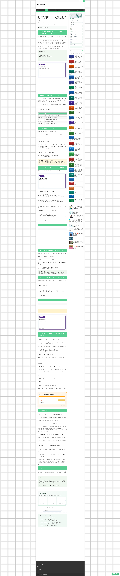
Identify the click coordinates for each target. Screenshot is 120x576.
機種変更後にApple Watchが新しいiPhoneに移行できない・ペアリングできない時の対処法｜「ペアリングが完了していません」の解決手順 (76, 160)
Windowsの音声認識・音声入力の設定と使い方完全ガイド (48, 519)
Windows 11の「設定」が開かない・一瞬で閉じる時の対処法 (48, 525)
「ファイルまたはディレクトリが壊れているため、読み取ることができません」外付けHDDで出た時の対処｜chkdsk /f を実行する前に (75, 144)
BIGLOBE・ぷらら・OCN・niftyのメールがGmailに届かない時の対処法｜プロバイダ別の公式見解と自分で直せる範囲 (76, 93)
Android (43, 10)
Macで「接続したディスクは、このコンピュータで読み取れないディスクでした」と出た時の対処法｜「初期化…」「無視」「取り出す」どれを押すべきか (76, 138)
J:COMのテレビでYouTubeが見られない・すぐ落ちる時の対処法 (78, 174)
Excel (63, 10)
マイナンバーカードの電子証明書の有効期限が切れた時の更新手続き (78, 192)
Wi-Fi (65, 10)
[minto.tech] (40, 4)
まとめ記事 (68, 10)
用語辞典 (73, 10)
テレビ (57, 10)
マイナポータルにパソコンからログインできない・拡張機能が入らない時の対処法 (78, 196)
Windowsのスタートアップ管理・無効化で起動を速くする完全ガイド (49, 523)
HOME (37, 10)
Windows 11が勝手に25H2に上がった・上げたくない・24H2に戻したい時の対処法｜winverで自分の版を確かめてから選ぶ (76, 72)
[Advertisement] (67, 5)
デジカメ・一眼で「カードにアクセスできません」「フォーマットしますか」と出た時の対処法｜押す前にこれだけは (75, 128)
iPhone (40, 10)
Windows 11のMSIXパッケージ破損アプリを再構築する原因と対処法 (49, 520)
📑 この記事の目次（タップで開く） (44, 27)
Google (54, 10)
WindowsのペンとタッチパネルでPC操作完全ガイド (47, 517)
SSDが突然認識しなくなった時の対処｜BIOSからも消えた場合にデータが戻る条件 (78, 133)
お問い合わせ (77, 10)
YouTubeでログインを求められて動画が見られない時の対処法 (78, 179)
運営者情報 (38, 566)
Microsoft (60, 10)
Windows (46, 10)
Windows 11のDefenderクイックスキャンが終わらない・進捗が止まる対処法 (51, 522)
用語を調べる (115, 573)
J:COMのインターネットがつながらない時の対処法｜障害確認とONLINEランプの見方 (78, 108)
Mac (49, 10)
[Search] (84, 1)
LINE (51, 10)
